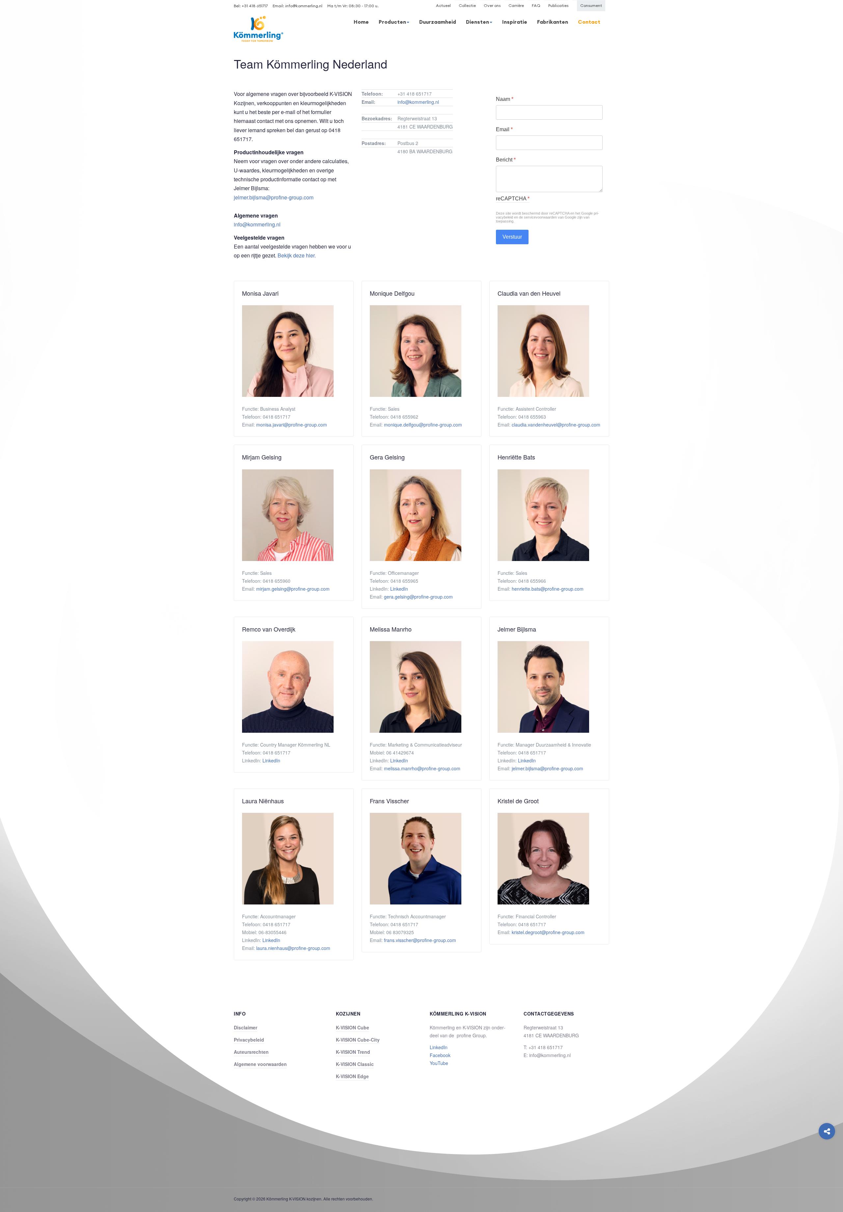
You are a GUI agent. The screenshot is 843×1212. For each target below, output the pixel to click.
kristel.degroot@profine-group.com (548, 932)
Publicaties (558, 5)
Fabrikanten (552, 21)
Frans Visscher (389, 801)
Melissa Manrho (391, 629)
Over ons (492, 5)
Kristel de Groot (518, 801)
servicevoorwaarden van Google (550, 217)
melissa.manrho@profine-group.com (422, 768)
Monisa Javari (260, 293)
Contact (589, 21)
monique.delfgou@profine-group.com (423, 424)
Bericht (506, 160)
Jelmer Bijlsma (517, 629)
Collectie (467, 5)
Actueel (443, 5)
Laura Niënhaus (263, 801)
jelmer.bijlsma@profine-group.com (273, 197)
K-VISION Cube (352, 1027)
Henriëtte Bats (516, 457)
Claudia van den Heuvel (529, 293)
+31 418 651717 (255, 5)
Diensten (477, 21)
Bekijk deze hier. (297, 255)
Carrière (516, 5)
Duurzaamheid (437, 21)
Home (361, 21)
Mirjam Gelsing (262, 457)
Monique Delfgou (392, 293)
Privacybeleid (249, 1039)
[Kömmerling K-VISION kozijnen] (258, 29)
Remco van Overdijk (268, 629)
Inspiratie (514, 21)
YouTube (439, 1063)
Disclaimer (245, 1027)
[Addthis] (827, 1131)
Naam (504, 99)
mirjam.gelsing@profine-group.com (293, 588)
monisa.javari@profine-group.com (291, 424)
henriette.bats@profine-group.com (548, 588)
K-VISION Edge (352, 1076)
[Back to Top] (827, 1158)
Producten (392, 21)
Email (504, 129)
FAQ (536, 5)
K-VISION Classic (355, 1064)
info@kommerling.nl (303, 5)
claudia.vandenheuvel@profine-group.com (556, 424)
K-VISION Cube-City (358, 1039)
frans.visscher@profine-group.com (420, 940)
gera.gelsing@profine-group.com (418, 596)
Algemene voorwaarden (260, 1064)
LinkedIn (399, 588)
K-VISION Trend (353, 1052)
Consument (591, 5)
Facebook (440, 1055)
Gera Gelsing (387, 457)
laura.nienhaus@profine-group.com (293, 948)
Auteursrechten (251, 1052)
